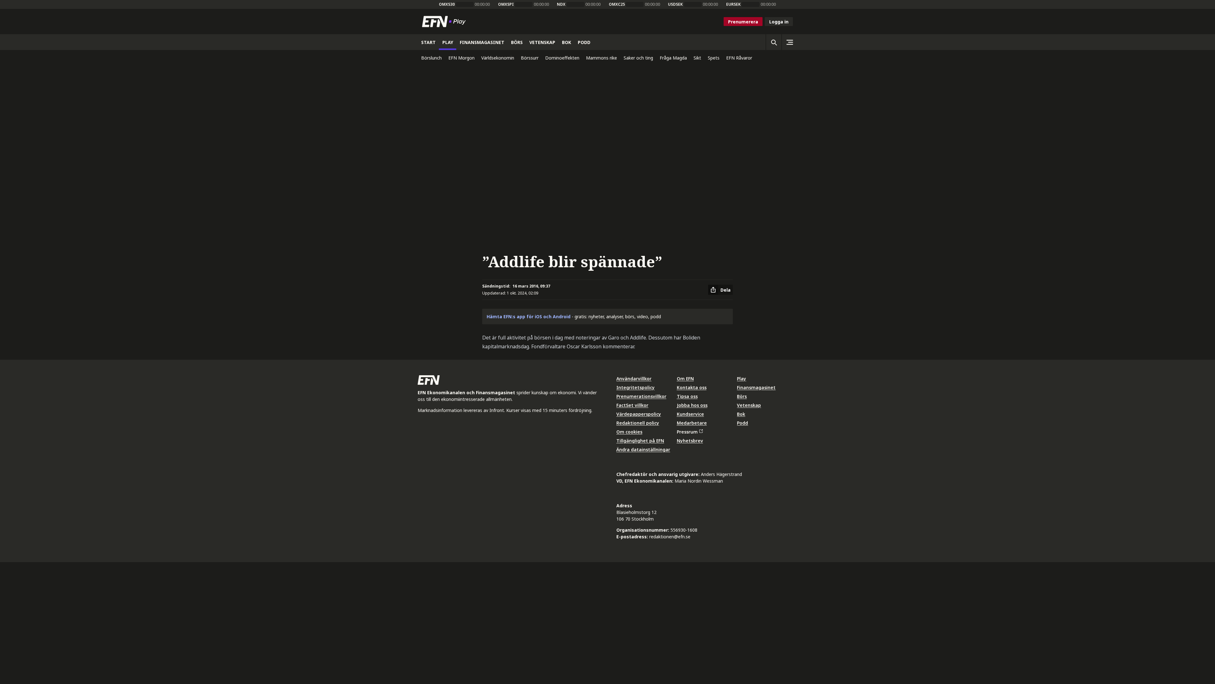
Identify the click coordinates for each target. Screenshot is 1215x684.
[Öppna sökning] (774, 42)
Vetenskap (749, 405)
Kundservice (690, 414)
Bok (741, 414)
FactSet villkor (632, 405)
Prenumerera (743, 22)
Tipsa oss (687, 396)
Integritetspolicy (635, 387)
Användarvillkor (633, 379)
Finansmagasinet (756, 387)
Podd (742, 423)
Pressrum (687, 432)
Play (741, 379)
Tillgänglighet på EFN (640, 441)
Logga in (778, 22)
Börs (742, 396)
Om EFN (685, 379)
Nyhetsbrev (690, 441)
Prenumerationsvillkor (641, 396)
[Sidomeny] (789, 42)
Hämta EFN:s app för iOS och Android (528, 317)
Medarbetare (692, 423)
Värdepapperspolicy (638, 414)
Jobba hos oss (692, 405)
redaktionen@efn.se (669, 537)
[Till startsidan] (445, 21)
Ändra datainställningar (643, 449)
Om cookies (629, 432)
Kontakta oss (692, 387)
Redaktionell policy (637, 423)
